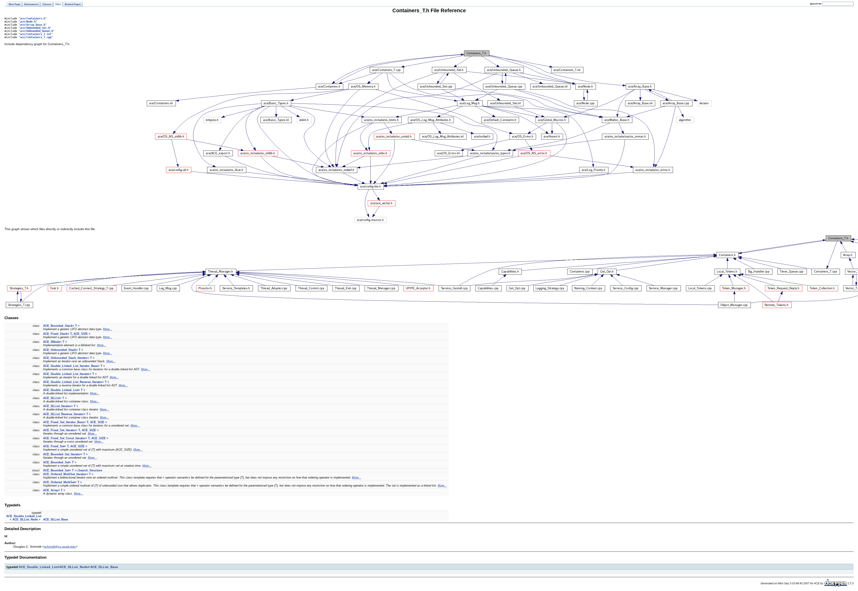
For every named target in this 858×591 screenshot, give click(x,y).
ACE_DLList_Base (55, 519)
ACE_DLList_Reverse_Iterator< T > (67, 414)
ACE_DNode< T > (55, 341)
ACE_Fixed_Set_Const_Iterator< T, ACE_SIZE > (75, 438)
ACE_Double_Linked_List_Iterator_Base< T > (74, 366)
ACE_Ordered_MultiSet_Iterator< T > (68, 474)
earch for (816, 3)
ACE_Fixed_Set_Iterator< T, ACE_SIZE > (71, 430)
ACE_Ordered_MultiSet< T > (62, 482)
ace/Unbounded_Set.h (35, 27)
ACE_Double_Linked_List (23, 516)
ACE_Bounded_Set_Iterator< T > (65, 454)
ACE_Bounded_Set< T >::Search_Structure (72, 470)
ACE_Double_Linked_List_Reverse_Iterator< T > (76, 382)
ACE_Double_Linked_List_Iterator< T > (70, 374)
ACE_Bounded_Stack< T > (61, 325)
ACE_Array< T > (54, 490)
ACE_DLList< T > (55, 398)
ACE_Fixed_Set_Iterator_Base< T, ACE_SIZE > (75, 422)
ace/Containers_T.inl (35, 34)
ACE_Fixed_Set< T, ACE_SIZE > (65, 446)
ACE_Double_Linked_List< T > (64, 390)
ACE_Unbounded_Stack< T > (63, 350)
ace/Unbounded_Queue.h (36, 31)
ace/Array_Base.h (32, 24)
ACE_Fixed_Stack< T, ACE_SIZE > (66, 333)
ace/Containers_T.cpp (35, 37)
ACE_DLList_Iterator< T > (60, 406)
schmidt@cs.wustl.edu (60, 546)
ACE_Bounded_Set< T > (59, 462)
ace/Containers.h (32, 18)
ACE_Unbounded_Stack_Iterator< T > (69, 358)
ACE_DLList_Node (25, 519)
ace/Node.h (28, 21)
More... (107, 329)
